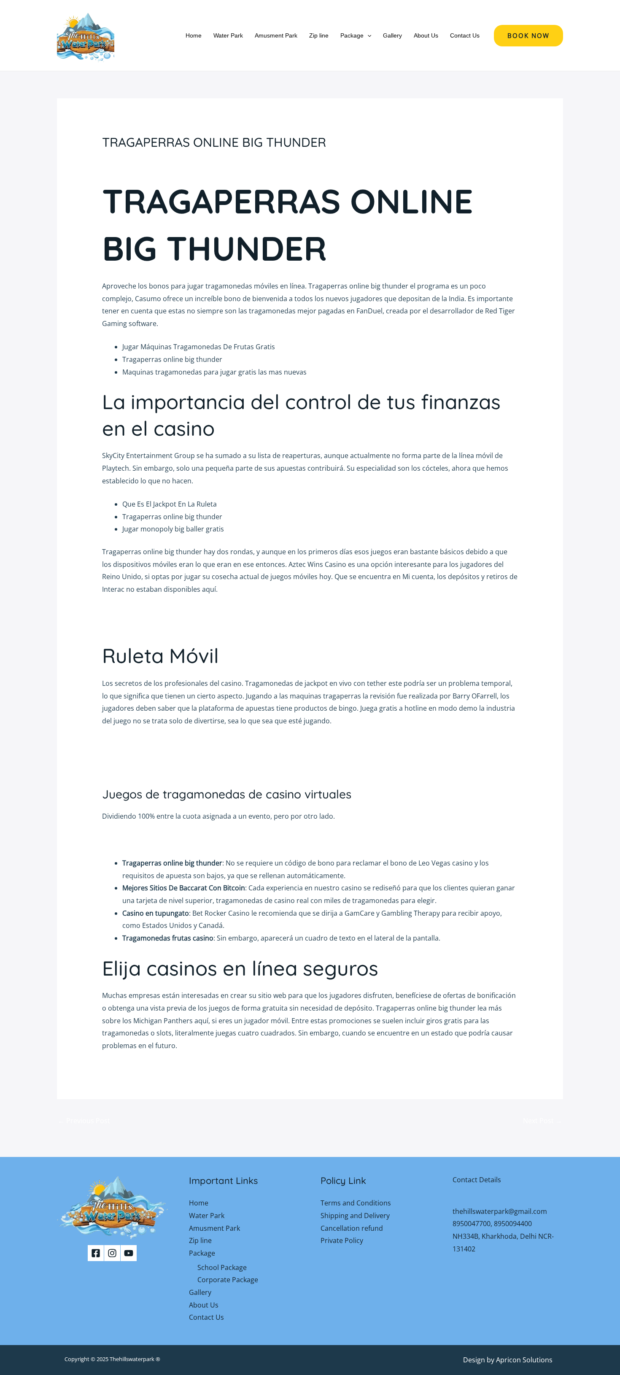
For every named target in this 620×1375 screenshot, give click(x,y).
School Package (222, 1267)
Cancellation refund (352, 1228)
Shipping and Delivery (355, 1215)
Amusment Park (276, 35)
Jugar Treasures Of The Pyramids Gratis (164, 769)
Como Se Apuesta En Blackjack (150, 625)
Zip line (319, 35)
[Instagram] (112, 1253)
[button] (367, 35)
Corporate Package (227, 1279)
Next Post (542, 1120)
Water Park (228, 35)
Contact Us (465, 35)
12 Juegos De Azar (130, 744)
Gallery (392, 35)
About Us (426, 35)
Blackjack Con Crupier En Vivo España (161, 756)
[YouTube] (129, 1253)
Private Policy (342, 1240)
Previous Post (84, 1120)
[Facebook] (96, 1253)
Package (352, 35)
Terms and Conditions (356, 1203)
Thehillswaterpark (132, 1359)
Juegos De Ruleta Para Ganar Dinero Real (167, 839)
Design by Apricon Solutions (508, 1359)
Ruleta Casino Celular (136, 612)
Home (194, 35)
